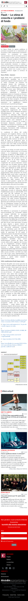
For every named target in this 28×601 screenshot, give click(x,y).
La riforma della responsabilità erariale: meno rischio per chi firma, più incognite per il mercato (14, 417)
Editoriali (9, 565)
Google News (5, 46)
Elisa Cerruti (17, 597)
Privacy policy (10, 541)
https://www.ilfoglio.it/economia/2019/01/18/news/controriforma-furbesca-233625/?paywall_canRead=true (14, 345)
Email (2, 536)
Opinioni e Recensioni (8, 450)
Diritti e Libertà (6, 412)
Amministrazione (5, 576)
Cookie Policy (13, 595)
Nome (2, 530)
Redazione (3, 574)
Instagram (12, 46)
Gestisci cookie (20, 595)
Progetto (9, 556)
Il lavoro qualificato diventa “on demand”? (13, 453)
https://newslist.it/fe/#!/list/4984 (12, 339)
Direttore (9, 559)
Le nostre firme (10, 562)
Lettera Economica (7, 10)
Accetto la (7, 541)
